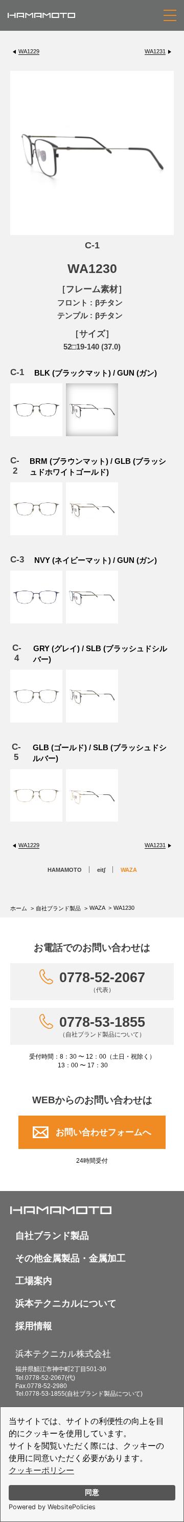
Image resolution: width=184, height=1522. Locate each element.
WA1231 (155, 51)
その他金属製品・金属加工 (70, 1258)
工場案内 (33, 1281)
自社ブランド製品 (58, 908)
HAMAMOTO (65, 870)
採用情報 (33, 1326)
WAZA (129, 870)
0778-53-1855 (102, 1026)
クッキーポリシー (41, 1470)
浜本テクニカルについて (66, 1303)
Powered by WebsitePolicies (52, 1507)
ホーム (18, 908)
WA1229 (28, 51)
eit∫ (101, 870)
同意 (92, 1492)
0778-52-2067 (102, 981)
